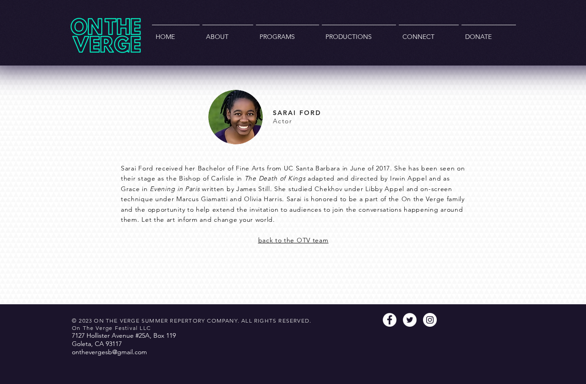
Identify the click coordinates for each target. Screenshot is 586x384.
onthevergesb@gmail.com (109, 352)
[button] (228, 33)
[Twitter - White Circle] (410, 320)
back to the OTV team (293, 240)
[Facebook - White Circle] (389, 320)
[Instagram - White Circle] (430, 320)
